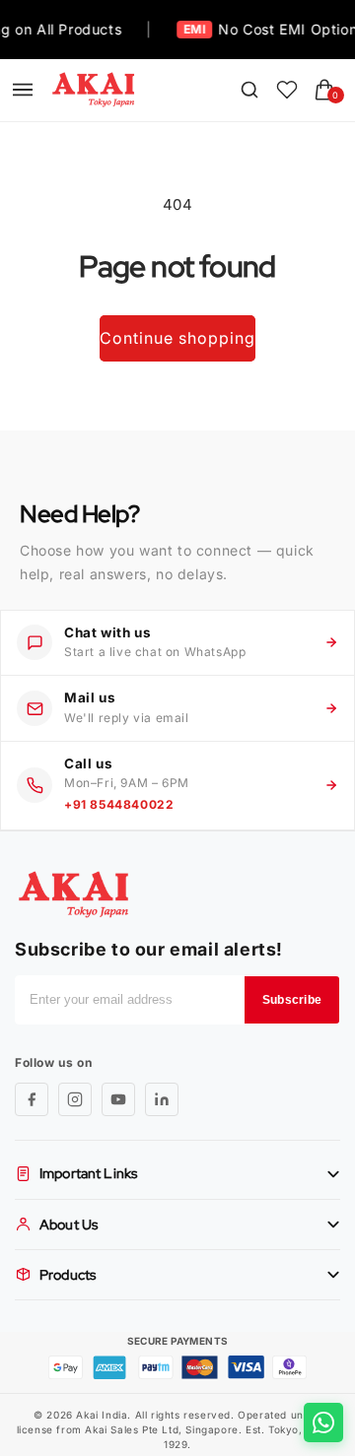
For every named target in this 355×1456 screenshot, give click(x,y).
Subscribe (291, 1000)
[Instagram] (75, 1099)
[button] (22, 89)
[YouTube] (118, 1099)
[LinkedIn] (161, 1099)
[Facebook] (31, 1099)
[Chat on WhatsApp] (323, 1422)
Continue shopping (177, 338)
